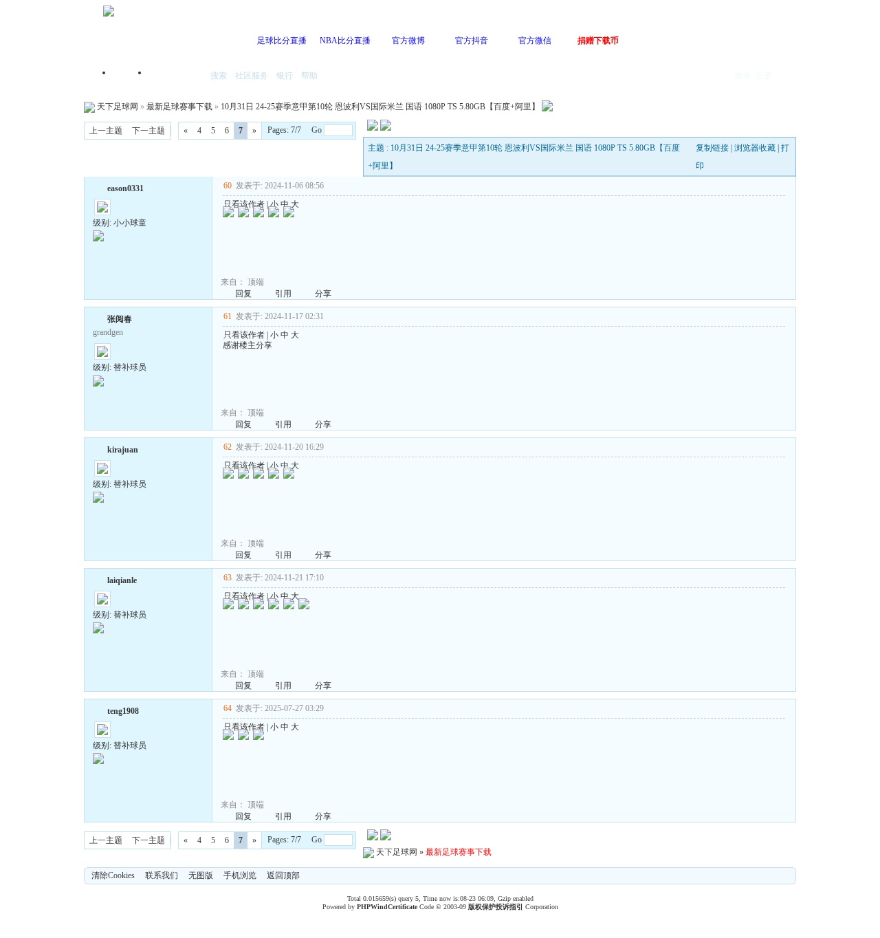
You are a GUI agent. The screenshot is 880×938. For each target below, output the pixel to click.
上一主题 (105, 130)
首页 (130, 77)
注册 (763, 75)
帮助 (309, 75)
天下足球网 (117, 106)
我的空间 (176, 77)
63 (227, 577)
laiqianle (122, 580)
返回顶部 (283, 875)
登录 (742, 75)
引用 (283, 293)
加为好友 (98, 187)
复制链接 (712, 148)
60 (227, 185)
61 (227, 316)
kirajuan (122, 450)
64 (227, 708)
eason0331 (125, 188)
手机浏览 (239, 875)
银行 (284, 75)
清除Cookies (113, 875)
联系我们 (161, 875)
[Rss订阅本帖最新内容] (547, 106)
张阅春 (119, 319)
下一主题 (148, 130)
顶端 (256, 282)
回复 (243, 293)
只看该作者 (244, 204)
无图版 (200, 875)
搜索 (218, 75)
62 (227, 447)
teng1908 (123, 711)
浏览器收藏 (755, 148)
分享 (323, 293)
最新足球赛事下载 (179, 106)
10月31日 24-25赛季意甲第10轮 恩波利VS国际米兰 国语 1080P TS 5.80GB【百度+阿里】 (380, 106)
